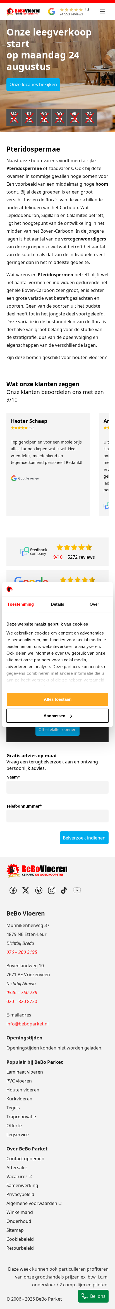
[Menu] (102, 11)
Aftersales (17, 1167)
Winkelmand (19, 1212)
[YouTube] (77, 890)
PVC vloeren (19, 1081)
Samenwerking (22, 1185)
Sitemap (15, 1230)
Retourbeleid (20, 1248)
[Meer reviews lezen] (33, 551)
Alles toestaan (57, 699)
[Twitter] (25, 890)
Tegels (13, 1108)
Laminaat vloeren (24, 1072)
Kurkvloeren (19, 1099)
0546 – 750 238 (21, 992)
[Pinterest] (38, 890)
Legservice (17, 1134)
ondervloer (44, 1285)
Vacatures (17, 1176)
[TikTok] (64, 890)
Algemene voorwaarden (31, 1203)
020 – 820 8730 (21, 1001)
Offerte (14, 1125)
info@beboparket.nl (27, 1024)
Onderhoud (18, 1221)
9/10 (58, 557)
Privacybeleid (20, 1194)
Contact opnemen (25, 1158)
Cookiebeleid (20, 1239)
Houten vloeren (22, 1090)
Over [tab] (94, 604)
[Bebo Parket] (23, 12)
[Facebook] (12, 890)
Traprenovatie (21, 1117)
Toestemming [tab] (20, 604)
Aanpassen (54, 715)
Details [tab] (57, 604)
